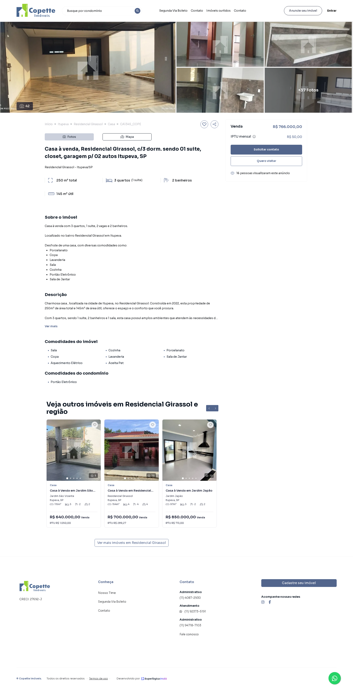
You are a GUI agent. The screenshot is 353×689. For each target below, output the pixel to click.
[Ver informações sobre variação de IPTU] (254, 136)
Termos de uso (98, 678)
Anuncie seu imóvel (303, 10)
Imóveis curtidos (218, 10)
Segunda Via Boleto (173, 10)
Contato (197, 10)
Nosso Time (107, 593)
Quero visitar (266, 161)
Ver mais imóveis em (131, 543)
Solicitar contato (266, 149)
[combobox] (102, 10)
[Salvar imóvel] (204, 124)
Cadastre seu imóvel (299, 583)
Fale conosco (189, 634)
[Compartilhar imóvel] (214, 124)
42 (27, 106)
